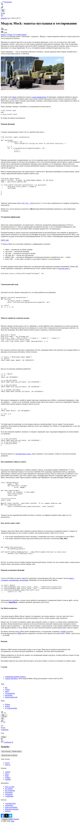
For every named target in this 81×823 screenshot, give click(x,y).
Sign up (7, 765)
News (7, 774)
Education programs (11, 809)
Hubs (7, 776)
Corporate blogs (10, 803)
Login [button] (3, 13)
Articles (7, 772)
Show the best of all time (9, 755)
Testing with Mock (11, 678)
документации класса (23, 454)
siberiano (4, 18)
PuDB (63, 631)
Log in (7, 763)
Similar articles (16, 751)
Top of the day (6, 751)
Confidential (9, 796)
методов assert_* (64, 268)
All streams (8, 2)
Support (16, 819)
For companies (10, 790)
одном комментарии (39, 97)
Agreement (8, 794)
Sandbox (8, 779)
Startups (7, 811)
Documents (9, 792)
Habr (12, 821)
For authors (9, 788)
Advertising (9, 805)
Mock (14, 97)
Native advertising (11, 807)
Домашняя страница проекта (15, 676)
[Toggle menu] (2, 2)
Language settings (7, 819)
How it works (9, 787)
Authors (7, 777)
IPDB (19, 633)
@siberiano (4, 730)
